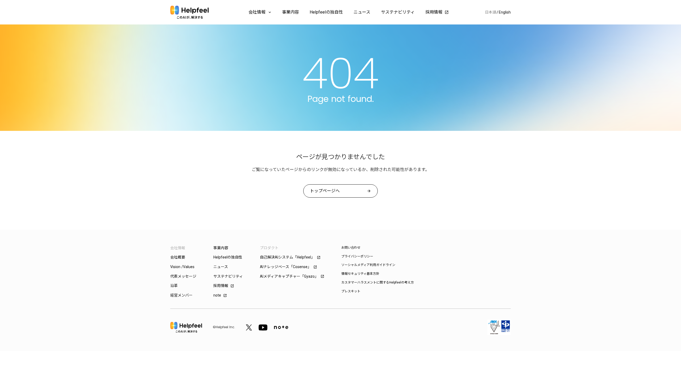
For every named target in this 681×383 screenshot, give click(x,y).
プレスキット (350, 291)
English (505, 12)
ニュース (362, 12)
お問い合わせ (350, 247)
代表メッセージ (183, 276)
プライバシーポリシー (357, 256)
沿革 (174, 286)
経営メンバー (181, 295)
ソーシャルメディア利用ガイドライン (368, 265)
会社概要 (177, 257)
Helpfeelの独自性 (326, 12)
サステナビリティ (398, 12)
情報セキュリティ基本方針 (360, 274)
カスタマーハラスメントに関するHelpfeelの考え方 (377, 282)
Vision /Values (182, 267)
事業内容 (290, 12)
